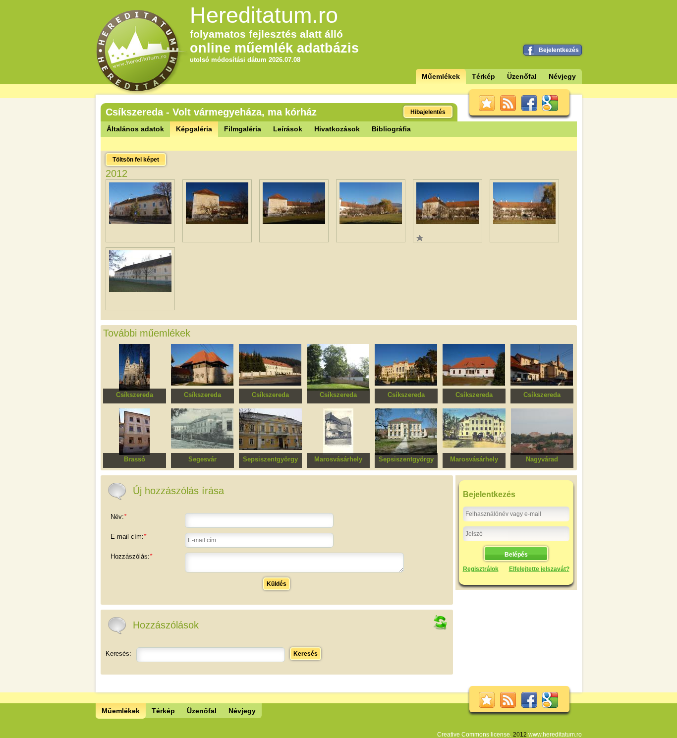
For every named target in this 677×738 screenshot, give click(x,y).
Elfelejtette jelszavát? (539, 569)
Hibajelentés (428, 112)
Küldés (276, 583)
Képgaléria (194, 129)
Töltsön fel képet (136, 159)
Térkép (483, 76)
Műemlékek (441, 76)
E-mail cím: (128, 536)
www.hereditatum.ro (555, 734)
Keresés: (118, 653)
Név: (118, 516)
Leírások (287, 129)
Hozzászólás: (131, 556)
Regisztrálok (481, 569)
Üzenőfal (522, 76)
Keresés (305, 653)
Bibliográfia (391, 129)
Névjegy (562, 76)
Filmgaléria (242, 129)
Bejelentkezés (559, 50)
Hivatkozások (337, 129)
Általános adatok (135, 129)
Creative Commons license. (474, 734)
